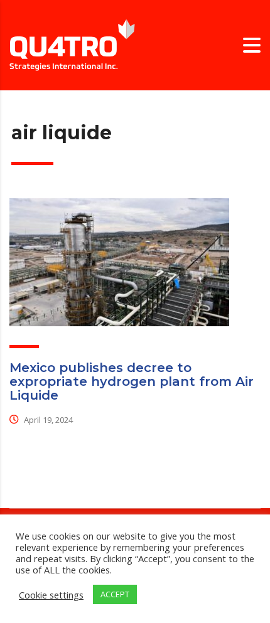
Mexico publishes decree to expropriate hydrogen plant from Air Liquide (131, 381)
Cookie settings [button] (51, 594)
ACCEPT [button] (114, 594)
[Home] (72, 44)
